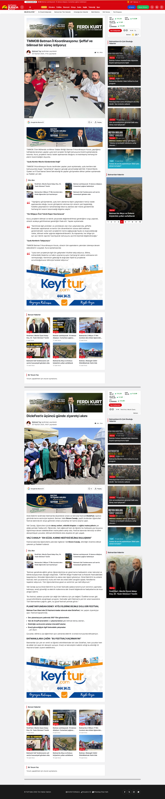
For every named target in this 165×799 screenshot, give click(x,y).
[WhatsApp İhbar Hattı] (138, 792)
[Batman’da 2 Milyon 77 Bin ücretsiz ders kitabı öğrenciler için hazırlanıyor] (45, 194)
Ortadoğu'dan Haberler (81, 12)
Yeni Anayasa (117, 12)
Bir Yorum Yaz (33, 375)
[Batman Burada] (10, 7)
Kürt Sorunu (106, 12)
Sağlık (111, 161)
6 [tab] (125, 222)
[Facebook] (124, 792)
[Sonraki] (139, 12)
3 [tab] (114, 222)
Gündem (112, 99)
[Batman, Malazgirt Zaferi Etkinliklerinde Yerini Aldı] (91, 354)
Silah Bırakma (95, 12)
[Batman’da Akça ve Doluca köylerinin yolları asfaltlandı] (64, 354)
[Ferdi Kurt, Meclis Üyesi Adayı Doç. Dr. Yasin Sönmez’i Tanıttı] (45, 186)
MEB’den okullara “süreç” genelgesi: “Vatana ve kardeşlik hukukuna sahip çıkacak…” (122, 143)
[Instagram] (134, 792)
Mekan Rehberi (143, 7)
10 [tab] (140, 222)
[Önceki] (136, 12)
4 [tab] (118, 222)
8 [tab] (132, 222)
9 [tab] (136, 222)
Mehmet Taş (36, 51)
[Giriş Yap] (162, 7)
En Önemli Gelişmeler (44, 12)
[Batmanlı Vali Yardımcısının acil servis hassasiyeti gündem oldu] (84, 194)
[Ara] (152, 7)
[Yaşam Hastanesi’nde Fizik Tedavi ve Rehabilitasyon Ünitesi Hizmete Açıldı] (124, 198)
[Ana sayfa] (30, 7)
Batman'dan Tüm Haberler (62, 12)
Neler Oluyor (29, 12)
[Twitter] (129, 792)
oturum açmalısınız (50, 379)
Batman (112, 58)
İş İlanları (131, 7)
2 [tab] (111, 222)
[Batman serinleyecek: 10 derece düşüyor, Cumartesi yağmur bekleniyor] (84, 186)
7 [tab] (128, 222)
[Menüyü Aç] (22, 7)
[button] (157, 7)
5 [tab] (121, 222)
